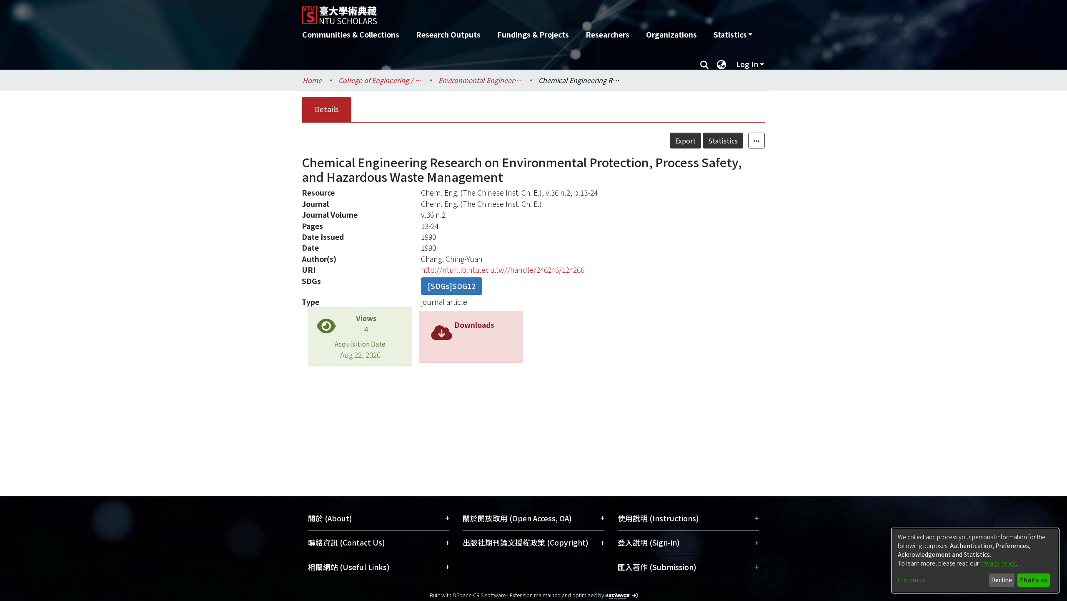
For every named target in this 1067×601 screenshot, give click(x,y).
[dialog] (975, 560)
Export (685, 141)
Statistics (723, 141)
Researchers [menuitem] (607, 34)
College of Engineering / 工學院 (380, 80)
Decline (1001, 580)
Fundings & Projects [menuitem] (533, 34)
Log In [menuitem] (747, 64)
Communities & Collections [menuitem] (350, 34)
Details (326, 109)
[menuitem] (733, 34)
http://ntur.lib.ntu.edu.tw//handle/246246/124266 (502, 269)
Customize (912, 580)
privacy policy (998, 563)
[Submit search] (704, 64)
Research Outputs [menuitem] (448, 34)
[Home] (488, 12)
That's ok (1033, 580)
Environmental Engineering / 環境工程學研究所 (480, 80)
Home (312, 80)
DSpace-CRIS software (479, 595)
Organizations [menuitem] (671, 34)
